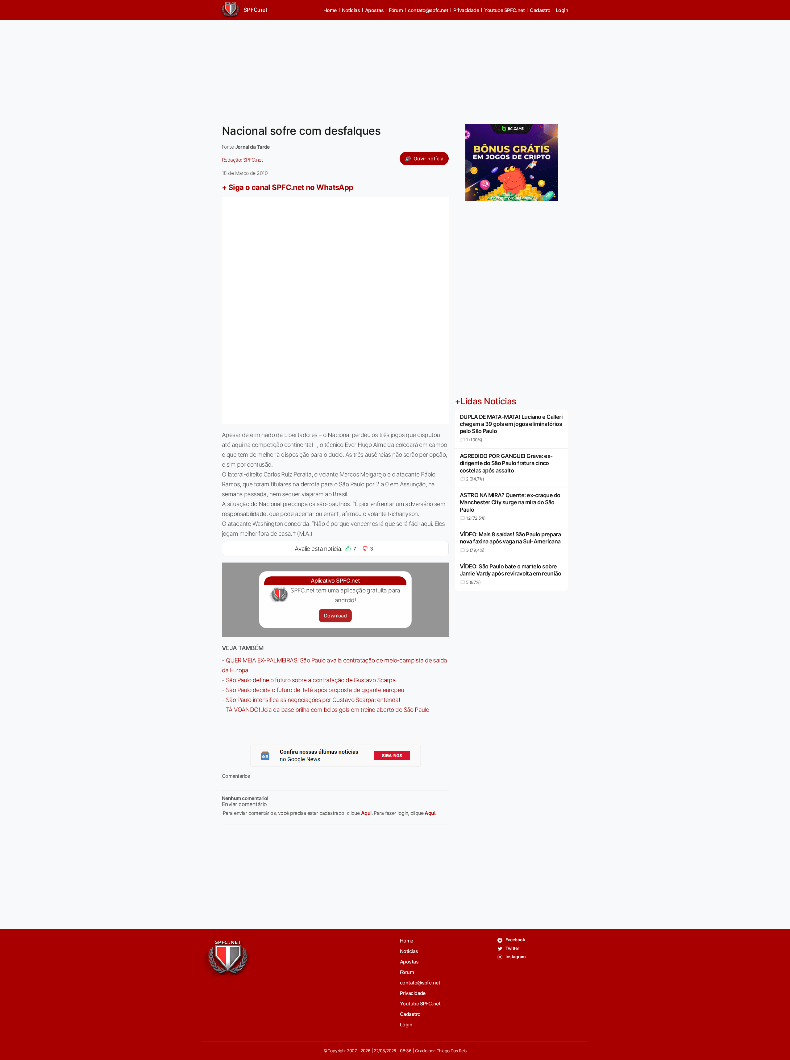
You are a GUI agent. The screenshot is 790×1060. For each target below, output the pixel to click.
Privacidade (466, 10)
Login (562, 10)
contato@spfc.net (428, 10)
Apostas (374, 10)
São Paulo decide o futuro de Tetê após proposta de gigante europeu (315, 690)
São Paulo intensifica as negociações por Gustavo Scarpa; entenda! (313, 699)
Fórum (396, 10)
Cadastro (540, 10)
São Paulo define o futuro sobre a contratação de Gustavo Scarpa (311, 680)
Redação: (242, 160)
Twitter (512, 948)
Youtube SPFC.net (504, 10)
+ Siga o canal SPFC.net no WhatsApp (287, 187)
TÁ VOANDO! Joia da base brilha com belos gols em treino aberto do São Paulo (327, 709)
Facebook (515, 939)
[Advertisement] (395, 68)
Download (335, 615)
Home (330, 10)
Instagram (515, 956)
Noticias (351, 10)
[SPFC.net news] (335, 755)
